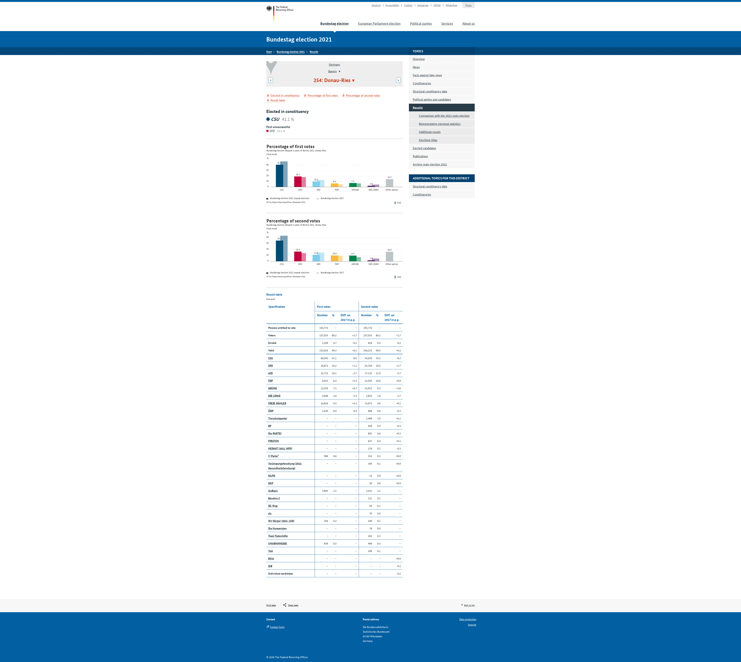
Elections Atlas (428, 140)
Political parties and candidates (432, 99)
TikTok (437, 5)
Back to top (469, 605)
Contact (408, 5)
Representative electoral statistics (439, 124)
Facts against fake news (427, 75)
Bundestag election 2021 (291, 51)
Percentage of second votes (363, 95)
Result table (278, 100)
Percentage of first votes (323, 95)
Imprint (472, 624)
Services (447, 23)
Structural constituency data (430, 91)
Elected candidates (424, 148)
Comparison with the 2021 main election (444, 116)
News (416, 67)
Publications (420, 156)
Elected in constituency (285, 95)
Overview (419, 59)
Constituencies (422, 83)
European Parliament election (379, 23)
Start (280, 13)
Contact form (277, 627)
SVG (399, 202)
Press (468, 5)
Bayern (332, 71)
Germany (334, 64)
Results (314, 51)
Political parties (421, 23)
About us (468, 23)
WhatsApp (451, 5)
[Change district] (339, 71)
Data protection (467, 619)
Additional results (430, 132)
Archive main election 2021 (430, 164)
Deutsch (376, 5)
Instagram (423, 5)
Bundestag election (334, 23)
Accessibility (392, 5)
